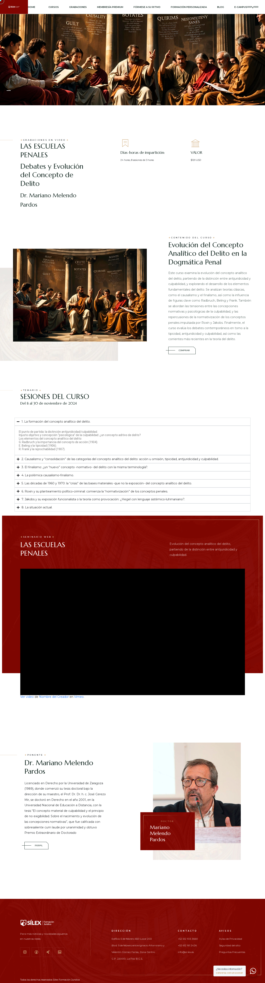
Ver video (27, 697)
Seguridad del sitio (229, 945)
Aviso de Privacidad (230, 939)
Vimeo (79, 697)
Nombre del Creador (54, 697)
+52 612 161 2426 (187, 945)
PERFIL (39, 845)
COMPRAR (184, 350)
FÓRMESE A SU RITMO (147, 7)
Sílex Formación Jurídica (66, 979)
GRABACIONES (78, 7)
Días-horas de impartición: (142, 152)
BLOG (220, 7)
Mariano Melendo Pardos (162, 831)
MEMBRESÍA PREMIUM (110, 7)
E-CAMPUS (240, 7)
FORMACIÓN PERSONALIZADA (189, 7)
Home (31, 7)
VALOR (196, 152)
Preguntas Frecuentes (232, 952)
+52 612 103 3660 (188, 939)
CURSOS (53, 7)
